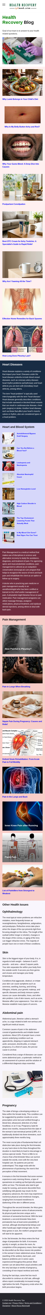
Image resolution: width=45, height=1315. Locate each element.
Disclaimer (6, 1306)
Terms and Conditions (32, 1303)
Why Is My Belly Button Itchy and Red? (22, 127)
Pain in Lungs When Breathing (16, 687)
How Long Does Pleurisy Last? (16, 356)
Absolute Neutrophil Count (25, 475)
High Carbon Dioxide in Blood (26, 505)
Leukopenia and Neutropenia (23, 464)
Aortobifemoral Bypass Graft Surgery (26, 435)
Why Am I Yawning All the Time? (16, 281)
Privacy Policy (18, 1303)
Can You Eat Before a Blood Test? (25, 449)
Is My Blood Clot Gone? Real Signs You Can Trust (27, 534)
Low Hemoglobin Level (26, 489)
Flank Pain (10, 857)
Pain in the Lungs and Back (14, 797)
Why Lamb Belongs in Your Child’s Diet (20, 99)
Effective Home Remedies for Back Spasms (22, 318)
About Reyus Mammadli (21, 1306)
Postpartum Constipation (13, 204)
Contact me (6, 1303)
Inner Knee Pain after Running (21, 825)
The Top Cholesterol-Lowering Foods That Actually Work (25, 520)
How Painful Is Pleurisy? (18, 649)
